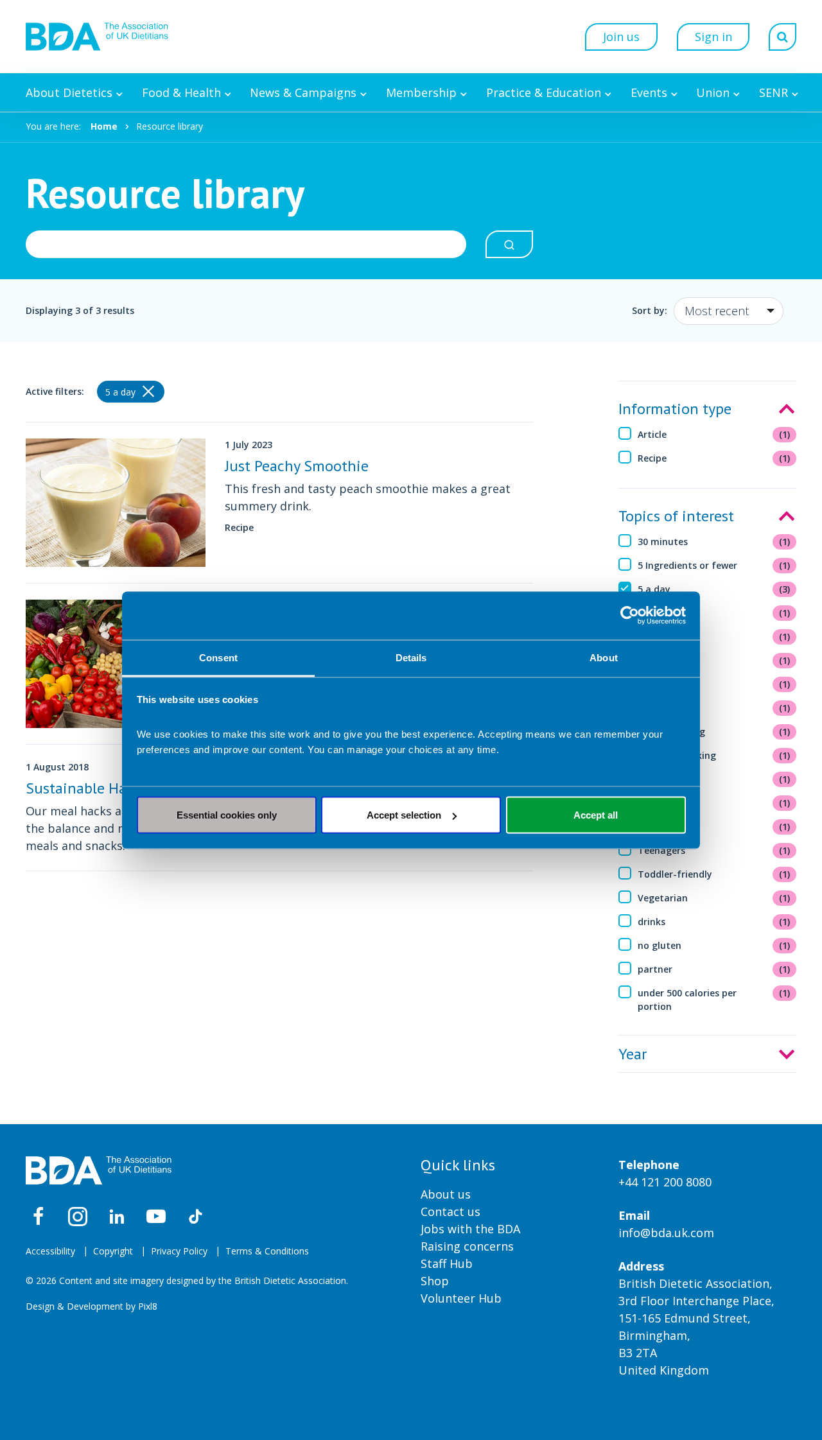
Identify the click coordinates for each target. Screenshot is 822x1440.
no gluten (714, 945)
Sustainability (714, 826)
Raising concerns (467, 1246)
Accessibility (50, 1251)
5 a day (714, 589)
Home (104, 126)
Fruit (714, 708)
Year (632, 1054)
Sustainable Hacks (87, 788)
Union (713, 92)
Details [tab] (411, 657)
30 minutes (714, 541)
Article (714, 434)
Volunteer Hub (461, 1298)
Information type (674, 409)
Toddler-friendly (714, 874)
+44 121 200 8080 (665, 1182)
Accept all (595, 815)
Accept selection (404, 815)
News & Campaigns (303, 92)
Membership (421, 92)
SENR (773, 92)
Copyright (113, 1251)
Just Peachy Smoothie (297, 466)
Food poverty (714, 684)
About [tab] (604, 657)
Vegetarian (714, 898)
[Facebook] (38, 1216)
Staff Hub (447, 1263)
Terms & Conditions (267, 1251)
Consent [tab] (218, 657)
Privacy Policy (179, 1251)
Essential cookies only (227, 815)
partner (714, 969)
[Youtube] (156, 1216)
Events (649, 92)
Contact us (450, 1211)
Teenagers (714, 850)
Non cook (714, 779)
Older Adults (714, 803)
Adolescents (714, 613)
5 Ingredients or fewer (714, 565)
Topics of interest (676, 516)
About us (446, 1194)
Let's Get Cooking (714, 755)
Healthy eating (714, 731)
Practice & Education (543, 92)
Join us (621, 36)
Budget (714, 660)
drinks (714, 921)
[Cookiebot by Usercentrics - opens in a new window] (629, 615)
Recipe (714, 458)
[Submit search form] (509, 244)
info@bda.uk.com (666, 1232)
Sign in (713, 36)
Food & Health (181, 92)
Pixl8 (147, 1306)
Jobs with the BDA (470, 1228)
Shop (435, 1280)
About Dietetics (69, 92)
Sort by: (649, 310)
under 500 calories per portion (714, 999)
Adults (714, 636)
